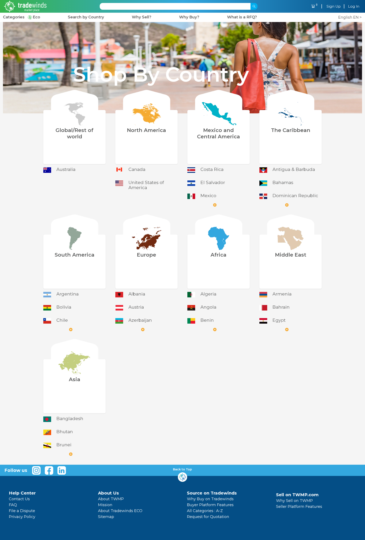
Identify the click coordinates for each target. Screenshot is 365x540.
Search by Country (86, 17)
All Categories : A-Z (205, 510)
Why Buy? (189, 17)
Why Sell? (141, 17)
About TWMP (111, 499)
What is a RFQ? (242, 17)
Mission (105, 505)
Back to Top (182, 469)
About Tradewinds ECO (120, 510)
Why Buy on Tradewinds (210, 499)
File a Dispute (22, 510)
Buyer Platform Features (210, 505)
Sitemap (106, 516)
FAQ (13, 505)
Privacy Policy (22, 516)
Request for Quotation (208, 516)
